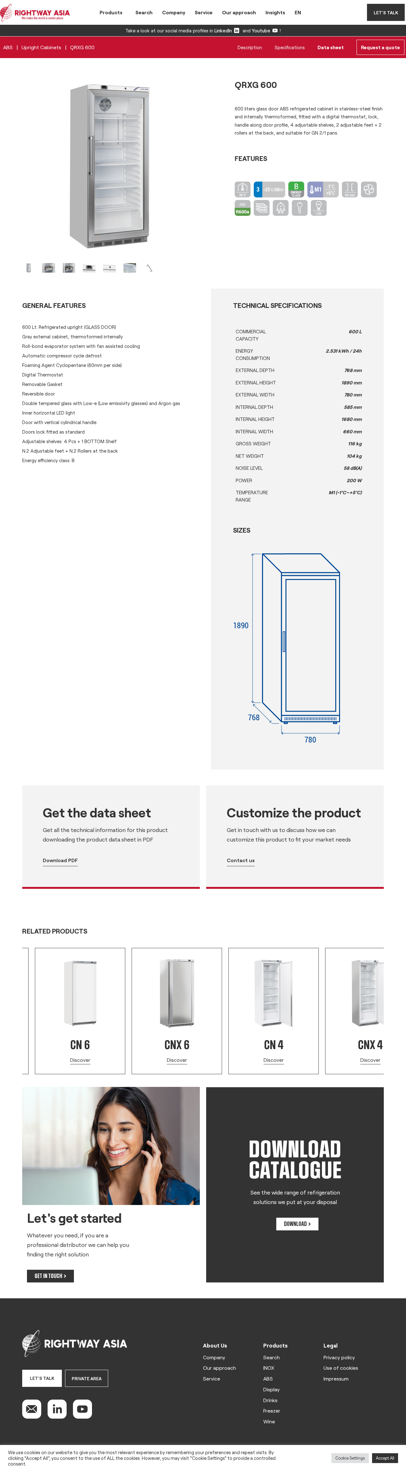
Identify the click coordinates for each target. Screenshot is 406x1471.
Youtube (261, 30)
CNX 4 (370, 1045)
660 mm (352, 431)
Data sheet (331, 47)
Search (144, 12)
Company (173, 12)
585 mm (353, 407)
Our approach (239, 12)
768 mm (353, 370)
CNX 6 (177, 1045)
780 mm (353, 394)
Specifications (290, 47)
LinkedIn (223, 30)
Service (204, 12)
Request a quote (380, 47)
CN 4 (274, 1045)
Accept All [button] (385, 1458)
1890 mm (351, 382)
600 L (355, 331)
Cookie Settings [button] (350, 1458)
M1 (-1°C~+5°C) (345, 492)
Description (250, 47)
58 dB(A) (353, 468)
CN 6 (80, 1045)
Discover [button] (80, 1060)
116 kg (355, 443)
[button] (19, 951)
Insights (275, 12)
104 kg (354, 456)
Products (111, 12)
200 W (354, 480)
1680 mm (351, 419)
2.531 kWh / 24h (344, 351)
